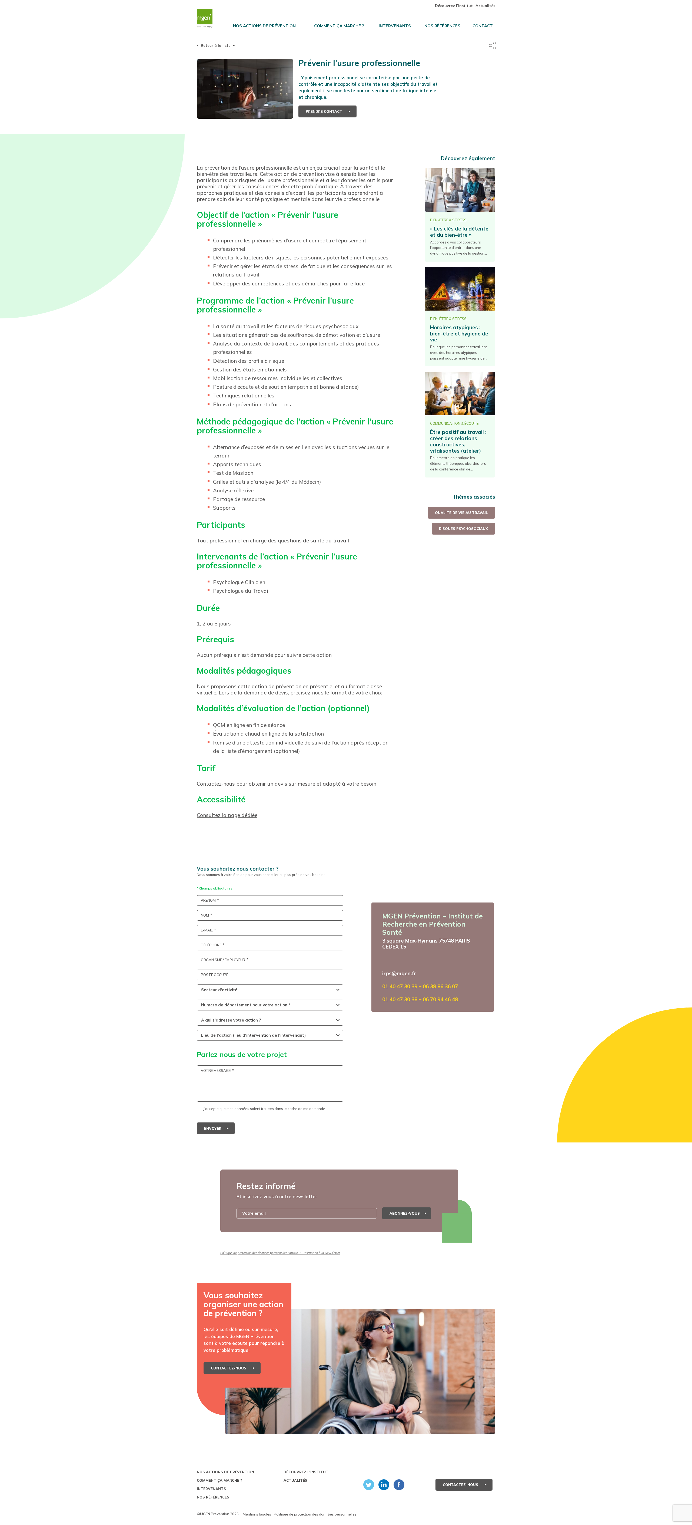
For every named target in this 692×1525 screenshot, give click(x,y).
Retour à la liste (216, 45)
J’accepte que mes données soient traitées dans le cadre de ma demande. (264, 1108)
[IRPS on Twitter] (367, 1484)
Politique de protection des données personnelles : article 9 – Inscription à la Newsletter (280, 1253)
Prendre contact (324, 111)
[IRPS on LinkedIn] (382, 1484)
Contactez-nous (229, 1368)
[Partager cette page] (492, 45)
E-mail (207, 930)
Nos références (442, 26)
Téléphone (211, 945)
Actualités (485, 5)
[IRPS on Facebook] (397, 1484)
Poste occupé (214, 975)
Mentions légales (257, 1514)
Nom (205, 915)
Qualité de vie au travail (461, 512)
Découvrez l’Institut (454, 5)
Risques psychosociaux (463, 528)
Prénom (208, 900)
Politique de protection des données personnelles (315, 1514)
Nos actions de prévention (264, 26)
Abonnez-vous (405, 1213)
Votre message (216, 1071)
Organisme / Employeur (223, 960)
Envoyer (212, 1128)
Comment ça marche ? (339, 26)
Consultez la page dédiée (227, 815)
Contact (483, 26)
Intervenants (395, 26)
